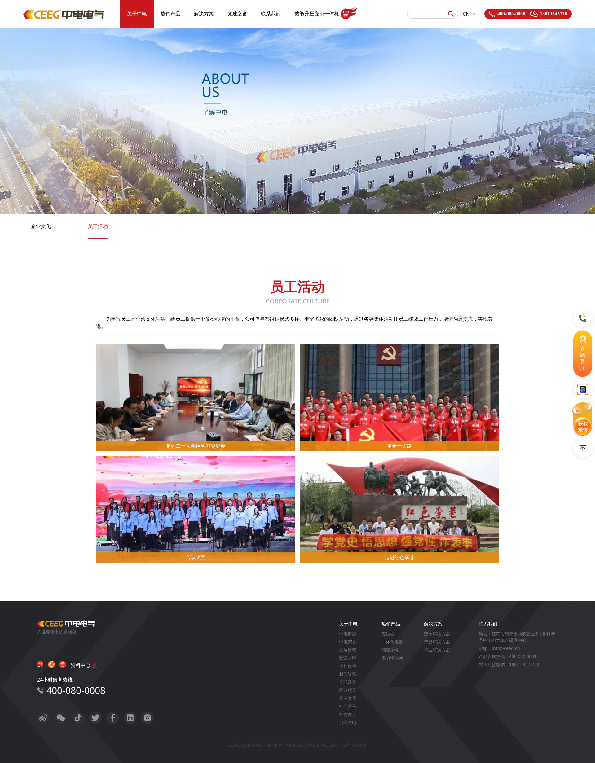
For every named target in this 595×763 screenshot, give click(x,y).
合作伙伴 (347, 666)
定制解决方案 (437, 634)
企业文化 (41, 226)
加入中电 (347, 722)
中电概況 (347, 634)
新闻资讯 (347, 674)
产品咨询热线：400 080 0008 (507, 656)
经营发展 (347, 714)
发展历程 (347, 650)
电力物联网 (392, 658)
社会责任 (347, 706)
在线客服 (582, 357)
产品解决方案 (437, 642)
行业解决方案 (437, 650)
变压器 (387, 634)
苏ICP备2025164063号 (331, 745)
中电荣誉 (347, 642)
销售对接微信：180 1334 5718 (509, 664)
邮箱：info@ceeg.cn (499, 648)
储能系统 (390, 650)
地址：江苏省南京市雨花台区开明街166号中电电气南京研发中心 (517, 637)
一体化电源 (392, 642)
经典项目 (347, 690)
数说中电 (347, 658)
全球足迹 (347, 682)
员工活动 (98, 226)
